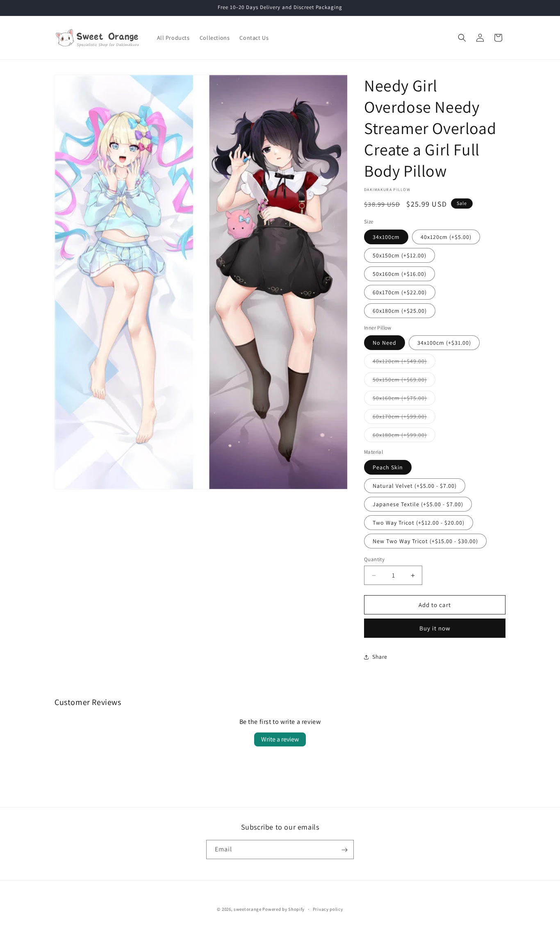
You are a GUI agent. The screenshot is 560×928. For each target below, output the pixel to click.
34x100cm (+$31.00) (444, 342)
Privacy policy (328, 909)
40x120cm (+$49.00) (404, 362)
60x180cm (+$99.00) (404, 436)
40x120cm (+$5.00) (446, 237)
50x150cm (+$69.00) (404, 381)
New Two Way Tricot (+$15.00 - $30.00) (425, 541)
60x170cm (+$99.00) (404, 418)
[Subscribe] (344, 850)
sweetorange (248, 909)
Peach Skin (388, 467)
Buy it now (435, 628)
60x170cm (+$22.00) (400, 292)
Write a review (280, 739)
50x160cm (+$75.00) (404, 399)
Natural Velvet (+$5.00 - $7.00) (415, 485)
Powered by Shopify (283, 909)
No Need (384, 342)
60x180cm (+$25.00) (400, 310)
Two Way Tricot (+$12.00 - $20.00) (418, 522)
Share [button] (379, 656)
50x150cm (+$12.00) (399, 255)
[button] (462, 38)
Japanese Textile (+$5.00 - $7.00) (418, 504)
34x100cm (386, 237)
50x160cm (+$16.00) (399, 273)
